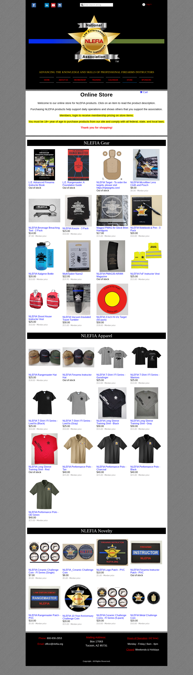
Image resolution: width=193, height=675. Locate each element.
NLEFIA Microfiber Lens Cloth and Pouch (143, 183)
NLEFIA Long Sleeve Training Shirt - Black (107, 422)
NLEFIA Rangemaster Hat (43, 374)
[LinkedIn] (47, 5)
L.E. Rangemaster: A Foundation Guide (73, 183)
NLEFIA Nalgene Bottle (41, 273)
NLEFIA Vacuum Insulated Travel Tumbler (77, 318)
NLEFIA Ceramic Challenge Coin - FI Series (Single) (44, 571)
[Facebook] (34, 5)
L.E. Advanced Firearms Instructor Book (41, 183)
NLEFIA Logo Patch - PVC (110, 570)
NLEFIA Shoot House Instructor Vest (40, 317)
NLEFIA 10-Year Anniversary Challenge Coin (78, 617)
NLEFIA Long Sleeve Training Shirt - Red (40, 468)
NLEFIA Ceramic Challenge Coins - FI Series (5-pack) (111, 616)
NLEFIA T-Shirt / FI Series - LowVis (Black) (43, 422)
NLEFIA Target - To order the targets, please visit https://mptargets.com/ (111, 185)
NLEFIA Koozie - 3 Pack (76, 228)
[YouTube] (53, 5)
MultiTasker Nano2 (73, 273)
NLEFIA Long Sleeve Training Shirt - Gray (141, 422)
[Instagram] (60, 5)
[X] (40, 5)
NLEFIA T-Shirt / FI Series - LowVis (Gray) (77, 422)
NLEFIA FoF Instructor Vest (145, 273)
